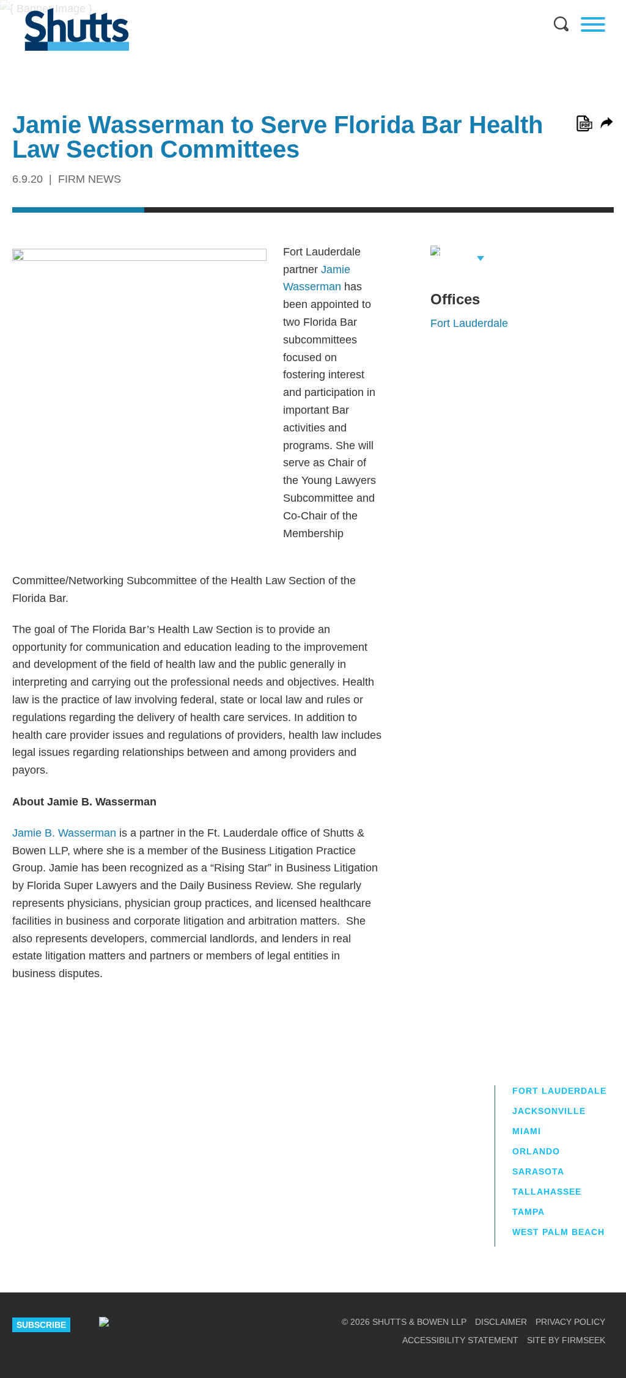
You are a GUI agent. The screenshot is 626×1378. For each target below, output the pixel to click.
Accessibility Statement (460, 1340)
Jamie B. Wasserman (64, 833)
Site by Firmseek (566, 1340)
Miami (526, 1131)
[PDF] (584, 123)
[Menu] (593, 24)
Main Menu (304, 6)
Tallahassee (546, 1192)
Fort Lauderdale (469, 323)
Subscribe (41, 1325)
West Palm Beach (558, 1232)
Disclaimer (501, 1322)
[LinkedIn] (142, 1325)
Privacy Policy (570, 1322)
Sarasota (538, 1171)
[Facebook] (218, 1325)
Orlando (536, 1151)
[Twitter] (180, 1325)
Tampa (528, 1212)
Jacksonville (549, 1111)
